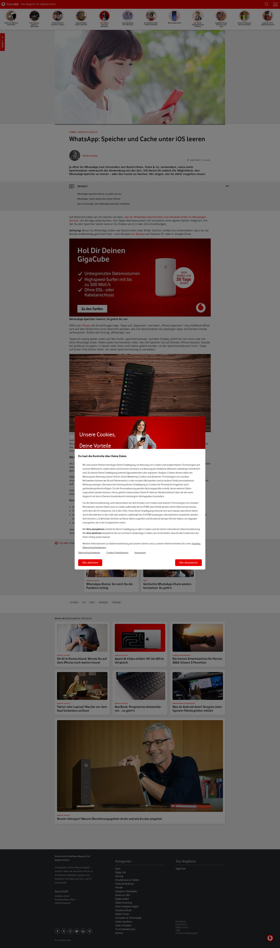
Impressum (140, 552)
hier (129, 472)
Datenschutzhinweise (89, 552)
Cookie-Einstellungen (117, 552)
